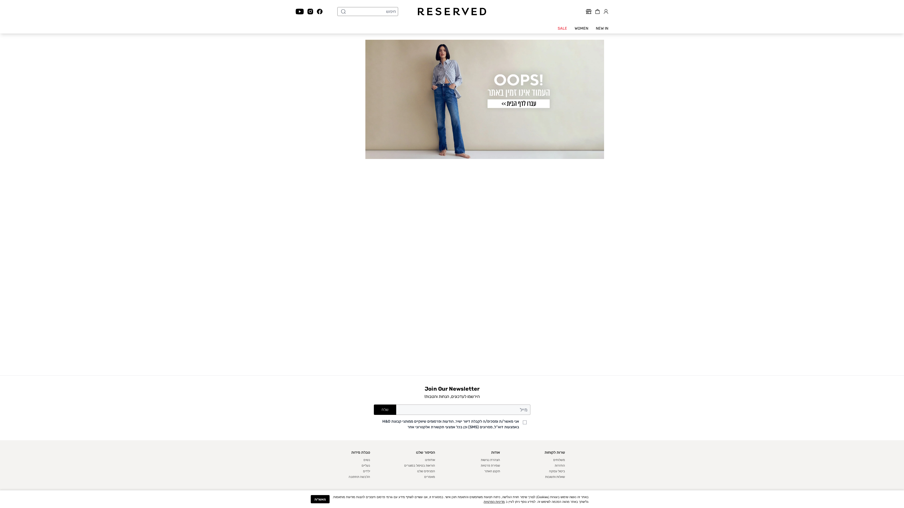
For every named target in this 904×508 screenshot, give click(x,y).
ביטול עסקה (557, 471)
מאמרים (429, 477)
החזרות (560, 466)
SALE (562, 28)
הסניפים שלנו (426, 471)
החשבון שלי (606, 10)
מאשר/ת (320, 499)
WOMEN (581, 28)
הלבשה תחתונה (359, 477)
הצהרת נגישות (490, 460)
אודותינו (430, 460)
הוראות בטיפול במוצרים (419, 466)
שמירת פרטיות (490, 466)
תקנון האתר (492, 471)
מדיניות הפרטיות (494, 501)
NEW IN (602, 28)
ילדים (366, 471)
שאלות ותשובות (555, 477)
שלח (385, 409)
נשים (366, 460)
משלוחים (559, 460)
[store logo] (452, 11)
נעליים (366, 466)
